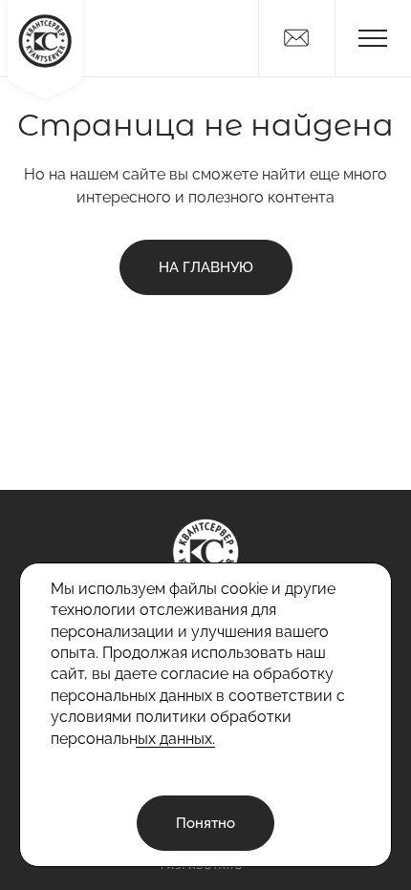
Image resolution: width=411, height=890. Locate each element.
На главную (206, 267)
